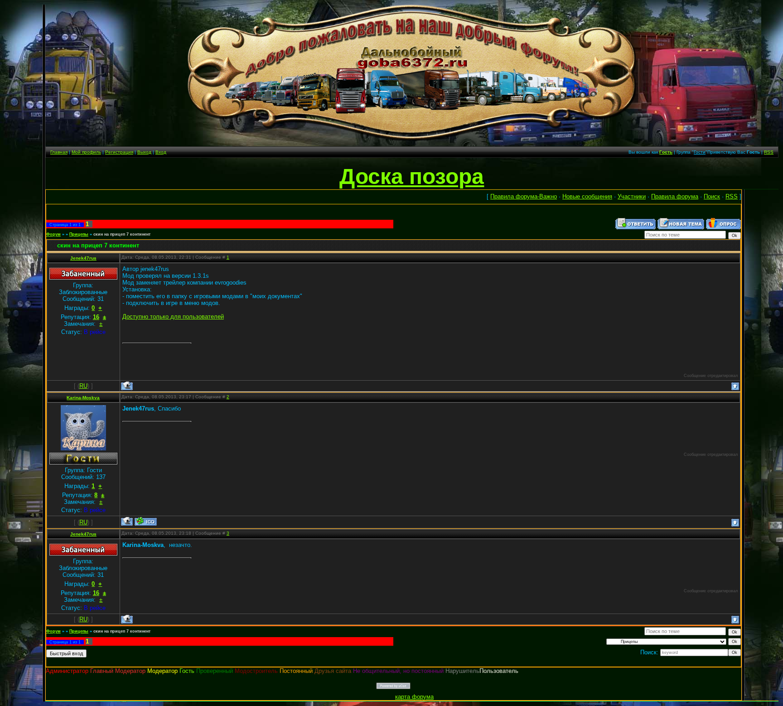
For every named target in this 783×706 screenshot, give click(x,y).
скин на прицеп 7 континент (121, 234)
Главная (59, 152)
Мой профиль (86, 152)
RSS (768, 152)
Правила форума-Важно (523, 196)
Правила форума (674, 196)
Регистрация (119, 152)
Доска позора (411, 176)
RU (83, 385)
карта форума (414, 696)
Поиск (712, 196)
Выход (144, 152)
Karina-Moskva (83, 397)
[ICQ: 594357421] (146, 521)
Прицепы (78, 234)
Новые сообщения (587, 196)
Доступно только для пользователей (173, 316)
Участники (632, 196)
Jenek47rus (83, 258)
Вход (160, 152)
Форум (53, 234)
